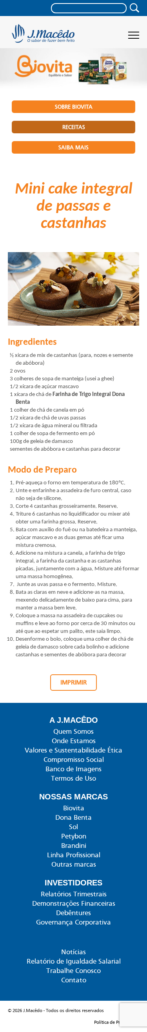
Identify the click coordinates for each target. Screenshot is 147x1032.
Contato (73, 980)
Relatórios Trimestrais (74, 894)
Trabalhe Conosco (73, 971)
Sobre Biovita (74, 107)
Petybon (73, 836)
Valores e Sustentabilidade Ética (73, 750)
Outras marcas (73, 864)
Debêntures (73, 913)
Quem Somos (73, 731)
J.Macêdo (44, 36)
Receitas (73, 127)
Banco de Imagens (73, 769)
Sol (73, 827)
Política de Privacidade (116, 1022)
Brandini (73, 845)
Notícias (73, 952)
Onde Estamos (74, 741)
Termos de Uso (73, 778)
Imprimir (73, 682)
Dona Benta (73, 817)
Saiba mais (73, 147)
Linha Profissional (73, 855)
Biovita (73, 808)
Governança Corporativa (73, 922)
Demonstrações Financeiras (73, 903)
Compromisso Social (74, 759)
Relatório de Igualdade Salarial (74, 961)
